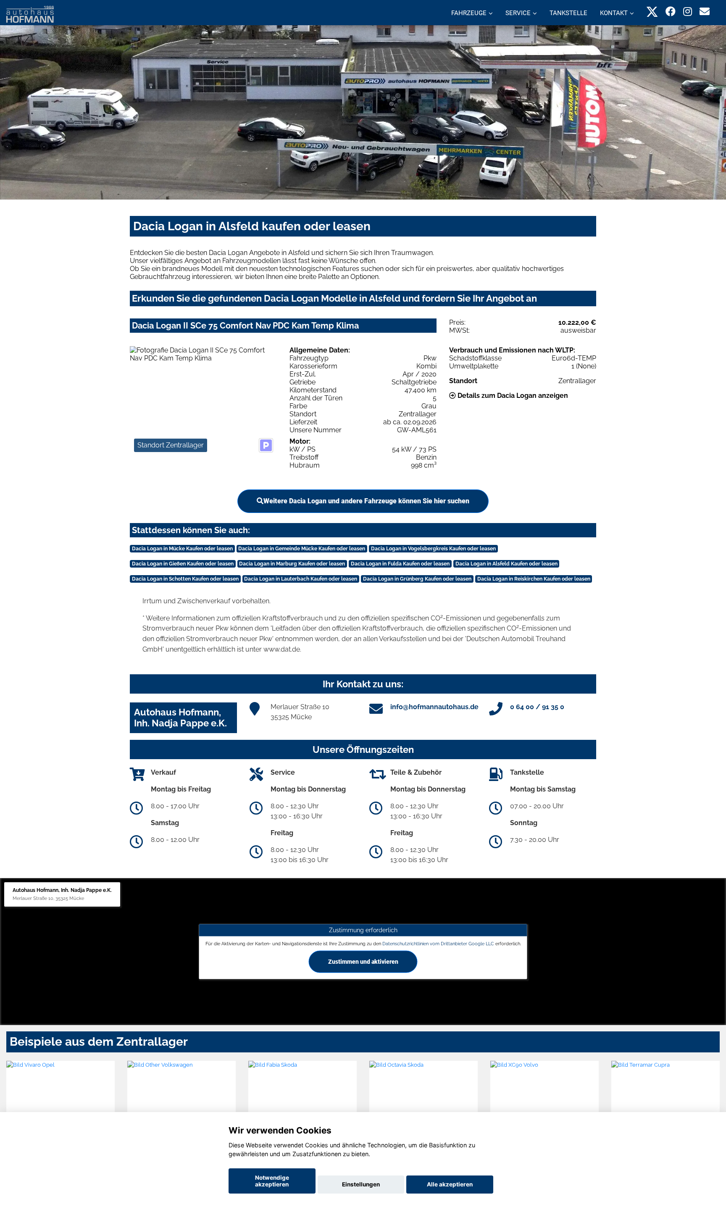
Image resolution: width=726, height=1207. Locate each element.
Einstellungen (361, 1184)
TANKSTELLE (568, 13)
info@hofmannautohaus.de (434, 707)
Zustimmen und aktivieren (363, 961)
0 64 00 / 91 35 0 (537, 707)
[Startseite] (30, 14)
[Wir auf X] (652, 11)
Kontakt (614, 13)
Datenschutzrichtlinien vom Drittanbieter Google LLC (438, 944)
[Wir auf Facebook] (671, 11)
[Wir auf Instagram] (687, 11)
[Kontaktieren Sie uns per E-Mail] (705, 11)
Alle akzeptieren (450, 1184)
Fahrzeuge (469, 13)
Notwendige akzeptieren (272, 1181)
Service (518, 13)
